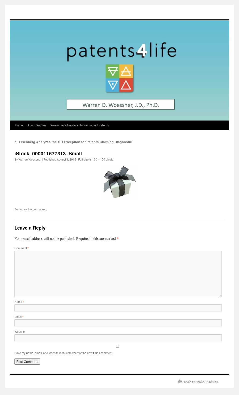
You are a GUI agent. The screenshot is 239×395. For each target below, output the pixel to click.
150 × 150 (98, 159)
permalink (39, 209)
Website (19, 331)
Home (19, 125)
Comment (21, 248)
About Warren (37, 125)
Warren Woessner (29, 159)
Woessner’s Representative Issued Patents (79, 125)
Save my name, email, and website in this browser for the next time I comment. (63, 353)
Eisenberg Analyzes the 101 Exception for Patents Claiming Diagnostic (73, 141)
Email (19, 316)
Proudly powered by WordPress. (201, 381)
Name (19, 302)
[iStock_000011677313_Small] (119, 182)
